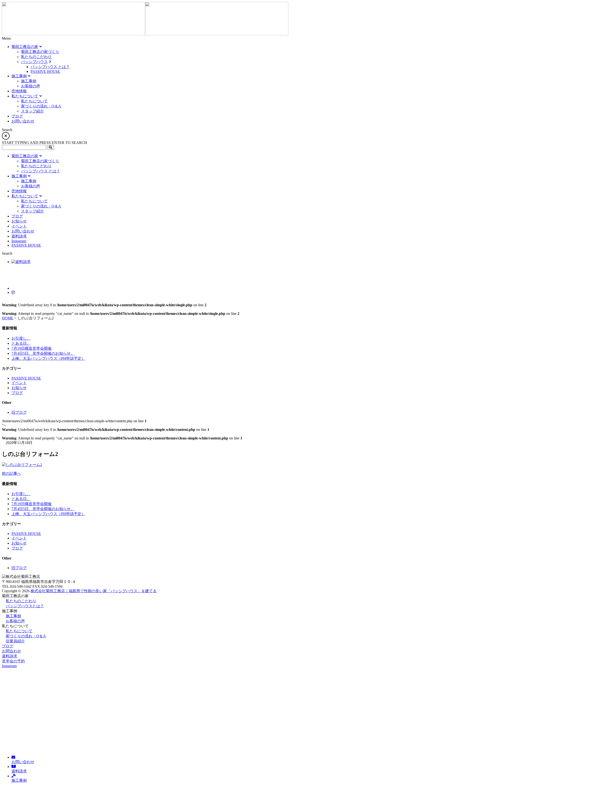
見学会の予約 (13, 661)
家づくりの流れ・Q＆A (26, 636)
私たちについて (19, 631)
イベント (19, 383)
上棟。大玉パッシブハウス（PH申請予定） (48, 358)
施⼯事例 (13, 616)
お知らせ (19, 388)
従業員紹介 (15, 641)
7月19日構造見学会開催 (31, 348)
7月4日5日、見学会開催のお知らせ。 (42, 353)
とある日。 (21, 343)
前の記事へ (11, 473)
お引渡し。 (21, 338)
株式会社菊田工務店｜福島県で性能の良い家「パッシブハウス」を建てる (94, 591)
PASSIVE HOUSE (26, 378)
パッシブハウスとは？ (25, 606)
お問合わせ (11, 651)
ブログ (17, 393)
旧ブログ (19, 412)
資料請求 (9, 656)
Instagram (9, 666)
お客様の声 (15, 621)
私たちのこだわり (21, 601)
